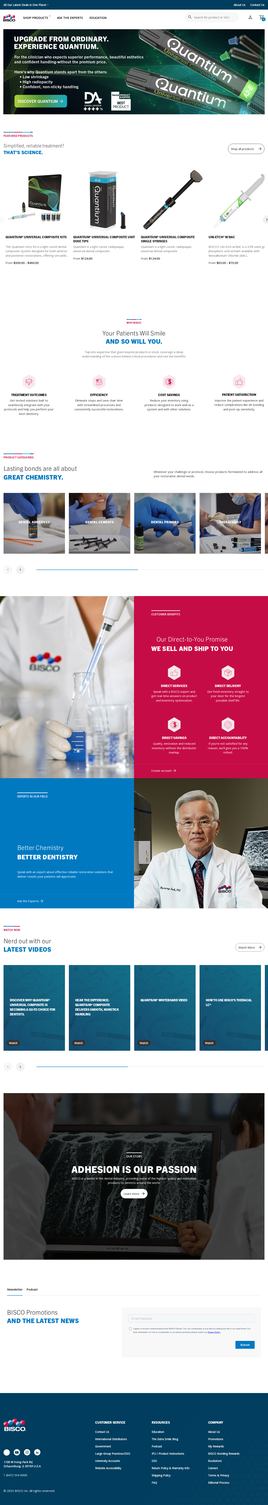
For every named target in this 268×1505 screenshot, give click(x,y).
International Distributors (111, 1439)
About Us (239, 5)
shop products (35, 18)
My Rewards (216, 1446)
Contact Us (257, 5)
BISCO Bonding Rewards (224, 1453)
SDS (154, 1461)
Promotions (215, 1439)
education (98, 18)
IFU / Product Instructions (168, 1453)
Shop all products (242, 149)
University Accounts (107, 1461)
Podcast (32, 1289)
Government (103, 1446)
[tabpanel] (34, 523)
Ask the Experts (28, 901)
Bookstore (215, 1461)
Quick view (23, 201)
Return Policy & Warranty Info (171, 1468)
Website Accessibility (108, 1468)
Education (158, 1432)
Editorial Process (218, 1482)
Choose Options (48, 201)
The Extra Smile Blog (165, 1439)
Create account (161, 770)
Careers (213, 1468)
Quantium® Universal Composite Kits (36, 237)
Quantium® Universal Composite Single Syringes (168, 239)
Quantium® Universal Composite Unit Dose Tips (104, 239)
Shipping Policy (161, 1475)
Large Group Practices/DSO (112, 1453)
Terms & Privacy (218, 1475)
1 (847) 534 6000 (15, 1475)
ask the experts (70, 18)
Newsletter (15, 1289)
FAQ (154, 1482)
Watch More (246, 947)
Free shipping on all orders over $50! (27, 5)
